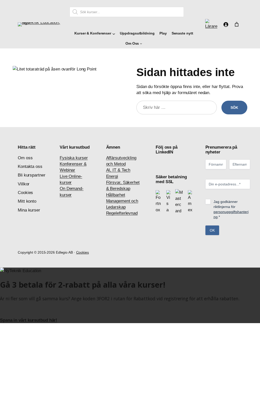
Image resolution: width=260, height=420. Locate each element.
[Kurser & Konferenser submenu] (113, 33)
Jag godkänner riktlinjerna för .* (231, 209)
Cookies (82, 252)
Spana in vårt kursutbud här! (28, 320)
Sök (234, 108)
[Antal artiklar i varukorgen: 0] (236, 24)
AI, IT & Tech (118, 169)
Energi (112, 176)
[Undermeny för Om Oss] (141, 43)
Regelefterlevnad (122, 213)
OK (212, 230)
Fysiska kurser (74, 157)
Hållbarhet (115, 194)
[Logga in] (225, 24)
